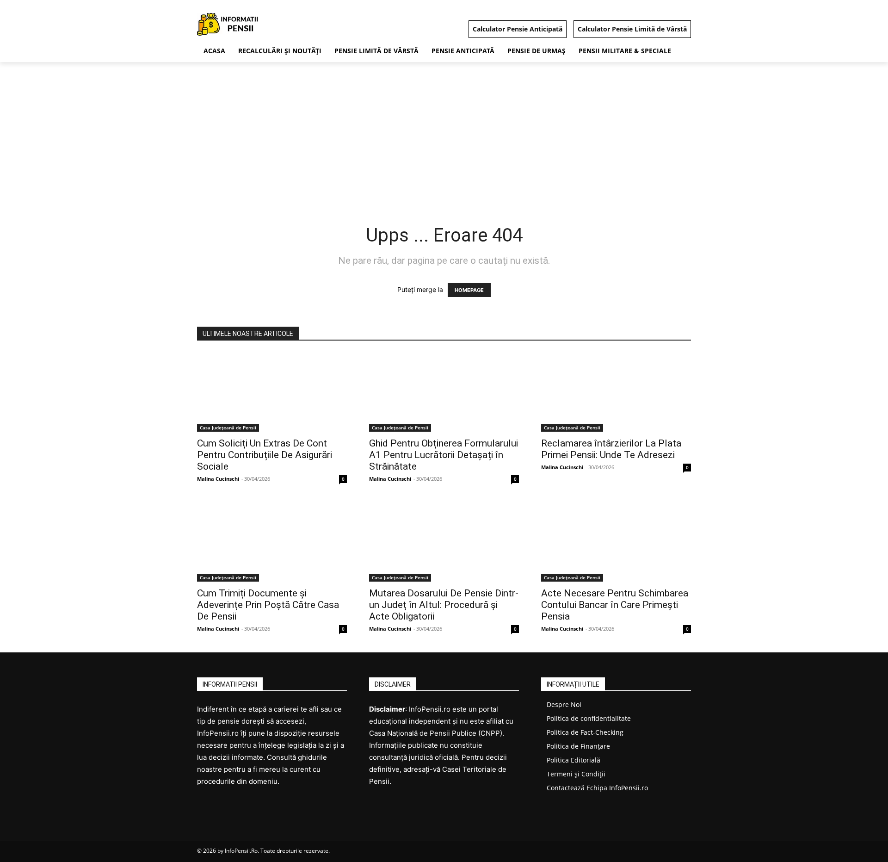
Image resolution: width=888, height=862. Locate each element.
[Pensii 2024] (271, 24)
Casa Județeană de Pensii (228, 427)
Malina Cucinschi (218, 478)
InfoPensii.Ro (241, 851)
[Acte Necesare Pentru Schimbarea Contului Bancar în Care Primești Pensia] (616, 542)
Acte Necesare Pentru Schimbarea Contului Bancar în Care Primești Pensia (614, 605)
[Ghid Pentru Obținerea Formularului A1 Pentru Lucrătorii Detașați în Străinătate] (444, 392)
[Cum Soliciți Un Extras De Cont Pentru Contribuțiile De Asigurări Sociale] (272, 392)
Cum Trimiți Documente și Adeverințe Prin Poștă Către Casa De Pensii (268, 605)
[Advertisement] (444, 131)
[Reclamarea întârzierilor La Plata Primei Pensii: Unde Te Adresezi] (616, 392)
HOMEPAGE (469, 290)
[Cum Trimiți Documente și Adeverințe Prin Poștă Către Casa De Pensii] (272, 542)
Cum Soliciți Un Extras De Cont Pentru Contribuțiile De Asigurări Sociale (264, 455)
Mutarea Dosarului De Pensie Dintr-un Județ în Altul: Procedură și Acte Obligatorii (443, 605)
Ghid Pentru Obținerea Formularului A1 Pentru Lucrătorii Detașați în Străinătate (443, 455)
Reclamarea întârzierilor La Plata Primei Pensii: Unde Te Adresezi (611, 449)
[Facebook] (683, 851)
